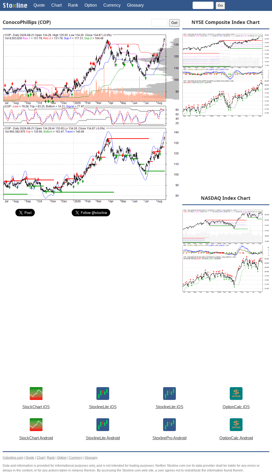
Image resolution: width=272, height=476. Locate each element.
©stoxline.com (13, 458)
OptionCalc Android (236, 438)
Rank (73, 5)
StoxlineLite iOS (103, 406)
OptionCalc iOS (236, 406)
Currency (112, 5)
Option (90, 5)
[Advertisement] (91, 260)
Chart (56, 5)
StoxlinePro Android (169, 438)
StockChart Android (36, 438)
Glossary (135, 5)
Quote (39, 5)
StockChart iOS (36, 406)
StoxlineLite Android (103, 438)
